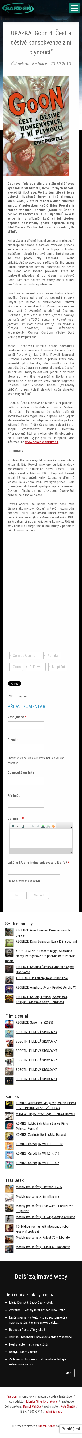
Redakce (39, 63)
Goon (17, 667)
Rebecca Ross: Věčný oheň (27, 1330)
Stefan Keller (46, 1426)
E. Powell (36, 667)
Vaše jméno (17, 717)
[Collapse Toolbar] (71, 827)
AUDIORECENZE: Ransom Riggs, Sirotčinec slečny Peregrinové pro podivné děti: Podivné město (40, 956)
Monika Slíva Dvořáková (41, 1401)
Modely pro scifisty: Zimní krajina (37, 1196)
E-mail (13, 740)
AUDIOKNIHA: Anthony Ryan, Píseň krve (42, 978)
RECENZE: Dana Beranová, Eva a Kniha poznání (46, 941)
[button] (12, 826)
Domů (5, 19)
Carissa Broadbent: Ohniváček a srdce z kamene (40, 1337)
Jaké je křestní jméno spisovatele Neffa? (38, 863)
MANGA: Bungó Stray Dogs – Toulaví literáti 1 (45, 1114)
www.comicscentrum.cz (41, 442)
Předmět (14, 796)
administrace (53, 1411)
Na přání (58, 667)
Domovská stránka (21, 773)
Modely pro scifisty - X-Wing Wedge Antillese (45, 1217)
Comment (16, 818)
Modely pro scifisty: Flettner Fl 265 (39, 1187)
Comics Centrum (25, 655)
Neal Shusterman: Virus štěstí (28, 1344)
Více (68, 1373)
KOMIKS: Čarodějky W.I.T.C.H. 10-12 (39, 1144)
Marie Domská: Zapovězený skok (31, 1303)
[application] (41, 838)
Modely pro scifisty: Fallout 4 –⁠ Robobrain (43, 1247)
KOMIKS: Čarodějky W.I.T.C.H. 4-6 (37, 1163)
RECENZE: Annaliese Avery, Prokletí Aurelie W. (46, 988)
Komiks (53, 655)
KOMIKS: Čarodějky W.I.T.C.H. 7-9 (37, 1154)
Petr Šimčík (67, 1406)
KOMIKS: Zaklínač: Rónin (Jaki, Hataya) (41, 1135)
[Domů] (18, 12)
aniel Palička (33, 1406)
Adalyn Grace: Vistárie (23, 1352)
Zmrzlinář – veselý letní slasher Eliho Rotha (37, 1310)
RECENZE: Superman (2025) (34, 1023)
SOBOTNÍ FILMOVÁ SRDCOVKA (36, 1032)
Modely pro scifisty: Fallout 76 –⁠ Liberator (43, 1238)
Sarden (12, 1396)
